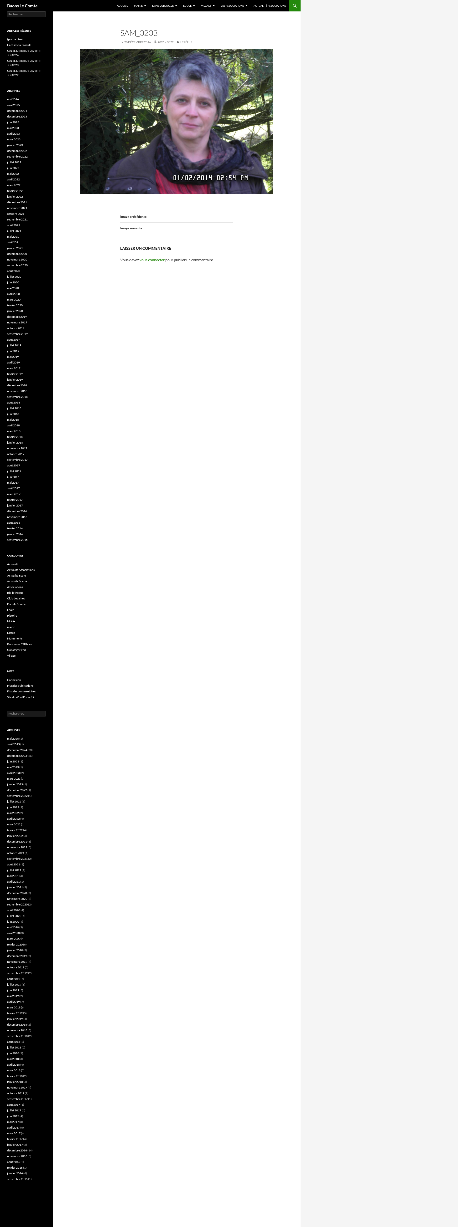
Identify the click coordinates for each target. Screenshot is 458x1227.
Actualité (12, 564)
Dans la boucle (163, 5)
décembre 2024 (17, 110)
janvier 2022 (15, 196)
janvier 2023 (15, 145)
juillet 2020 (14, 276)
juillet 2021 (14, 231)
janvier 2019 (15, 379)
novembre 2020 (17, 259)
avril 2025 (13, 105)
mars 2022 (14, 185)
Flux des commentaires (21, 691)
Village (206, 5)
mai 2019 (13, 356)
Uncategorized (16, 650)
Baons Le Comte (22, 5)
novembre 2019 (17, 322)
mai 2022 (13, 173)
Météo (11, 632)
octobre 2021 (15, 213)
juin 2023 (13, 122)
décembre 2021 (17, 202)
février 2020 (15, 305)
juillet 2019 (14, 345)
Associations (15, 587)
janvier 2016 (15, 534)
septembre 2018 (17, 397)
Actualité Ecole (16, 575)
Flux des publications (20, 685)
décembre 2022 (17, 151)
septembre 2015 (17, 540)
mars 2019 (14, 368)
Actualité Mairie (17, 581)
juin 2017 (13, 477)
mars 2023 (14, 139)
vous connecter (152, 259)
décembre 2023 (17, 116)
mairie (11, 627)
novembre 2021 (17, 208)
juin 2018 (13, 414)
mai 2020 (13, 288)
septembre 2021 (17, 219)
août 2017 (13, 465)
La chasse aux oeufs (19, 45)
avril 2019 (13, 362)
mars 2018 (14, 431)
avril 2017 (13, 488)
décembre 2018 (17, 385)
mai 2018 (13, 419)
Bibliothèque (15, 592)
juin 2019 (13, 351)
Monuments (14, 638)
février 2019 (15, 374)
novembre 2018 (17, 391)
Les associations (232, 5)
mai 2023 (13, 128)
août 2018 (13, 402)
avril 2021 (13, 242)
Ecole (187, 5)
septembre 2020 (17, 265)
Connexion (14, 680)
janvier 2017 (15, 505)
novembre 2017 (17, 448)
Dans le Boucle (16, 604)
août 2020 (13, 271)
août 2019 (13, 339)
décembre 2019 (17, 316)
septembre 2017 (17, 459)
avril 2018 (13, 425)
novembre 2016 (17, 517)
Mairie (138, 5)
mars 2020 (14, 299)
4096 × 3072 (166, 42)
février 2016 (15, 528)
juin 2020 (13, 282)
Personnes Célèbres (19, 644)
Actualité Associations (270, 5)
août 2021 (13, 225)
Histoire (12, 615)
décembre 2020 (17, 254)
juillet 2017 (14, 471)
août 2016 (13, 522)
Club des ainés (16, 598)
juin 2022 (13, 168)
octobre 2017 (15, 454)
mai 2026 (13, 99)
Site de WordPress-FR (20, 697)
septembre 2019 (17, 334)
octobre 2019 (15, 328)
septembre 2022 (17, 156)
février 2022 (15, 191)
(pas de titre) (15, 39)
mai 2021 (13, 236)
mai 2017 (13, 482)
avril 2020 (13, 294)
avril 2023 (13, 133)
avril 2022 (13, 179)
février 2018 (15, 437)
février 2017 (15, 499)
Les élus (186, 42)
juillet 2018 (14, 408)
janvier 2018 (15, 442)
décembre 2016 (17, 511)
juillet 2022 (14, 162)
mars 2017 (14, 494)
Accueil (122, 5)
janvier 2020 (15, 311)
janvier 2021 (15, 248)
